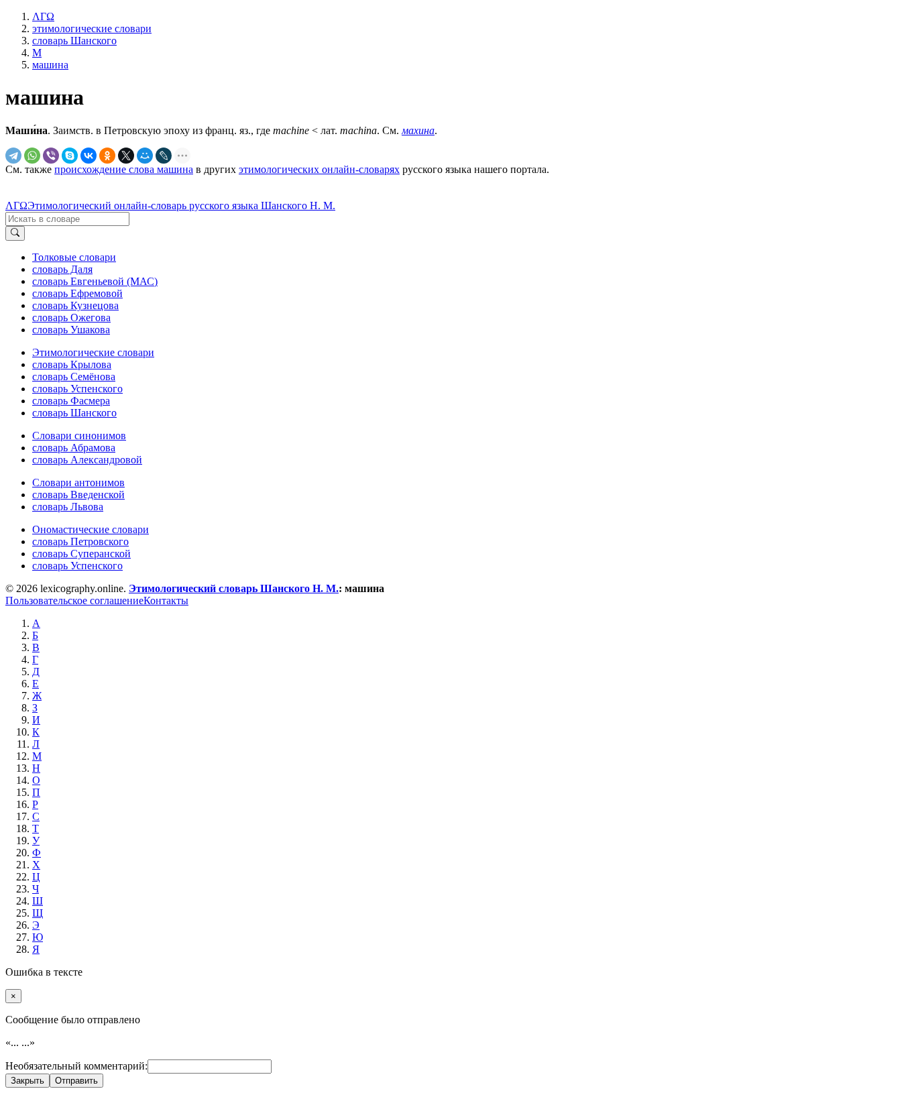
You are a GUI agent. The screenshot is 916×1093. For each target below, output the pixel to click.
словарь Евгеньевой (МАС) (95, 281)
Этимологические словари (93, 352)
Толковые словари (74, 257)
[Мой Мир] (145, 156)
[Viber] (51, 156)
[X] (126, 156)
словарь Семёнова (73, 376)
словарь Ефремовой (77, 293)
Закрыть (27, 1081)
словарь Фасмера (71, 400)
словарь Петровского (80, 541)
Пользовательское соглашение (74, 600)
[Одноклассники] (107, 156)
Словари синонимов (79, 435)
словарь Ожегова (71, 317)
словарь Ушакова (71, 329)
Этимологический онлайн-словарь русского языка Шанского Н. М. (181, 205)
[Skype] (70, 156)
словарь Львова (67, 506)
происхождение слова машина (123, 169)
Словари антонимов (78, 482)
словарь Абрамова (73, 447)
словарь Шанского (74, 412)
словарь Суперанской (81, 553)
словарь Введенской (78, 494)
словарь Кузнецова (75, 305)
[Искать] (15, 233)
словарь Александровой (87, 459)
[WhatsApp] (32, 156)
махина (418, 130)
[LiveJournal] (164, 156)
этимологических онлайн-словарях (319, 169)
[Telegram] (13, 156)
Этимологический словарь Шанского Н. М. (234, 588)
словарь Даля (62, 269)
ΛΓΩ (16, 205)
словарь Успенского (77, 388)
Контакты (166, 600)
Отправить (76, 1081)
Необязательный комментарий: (76, 1066)
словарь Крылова (71, 364)
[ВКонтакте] (88, 156)
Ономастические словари (90, 529)
